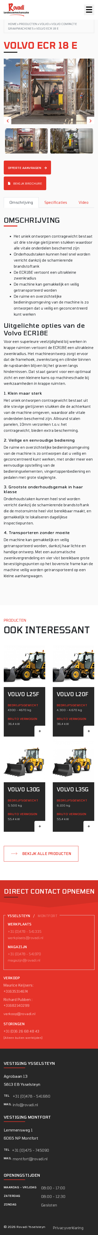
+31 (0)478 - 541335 (24, 931)
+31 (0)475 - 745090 (30, 1150)
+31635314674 (16, 991)
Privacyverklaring (68, 1228)
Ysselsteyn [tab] (19, 916)
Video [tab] (83, 202)
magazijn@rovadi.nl (24, 960)
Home (12, 24)
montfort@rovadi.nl (30, 1159)
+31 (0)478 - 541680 (31, 1096)
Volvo (44, 24)
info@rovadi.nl (25, 1105)
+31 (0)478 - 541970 (24, 954)
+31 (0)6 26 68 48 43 (21, 1031)
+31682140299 (17, 1005)
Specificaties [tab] (55, 202)
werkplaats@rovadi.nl (25, 938)
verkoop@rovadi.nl (19, 1014)
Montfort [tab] (48, 916)
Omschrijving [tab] (21, 202)
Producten (28, 24)
